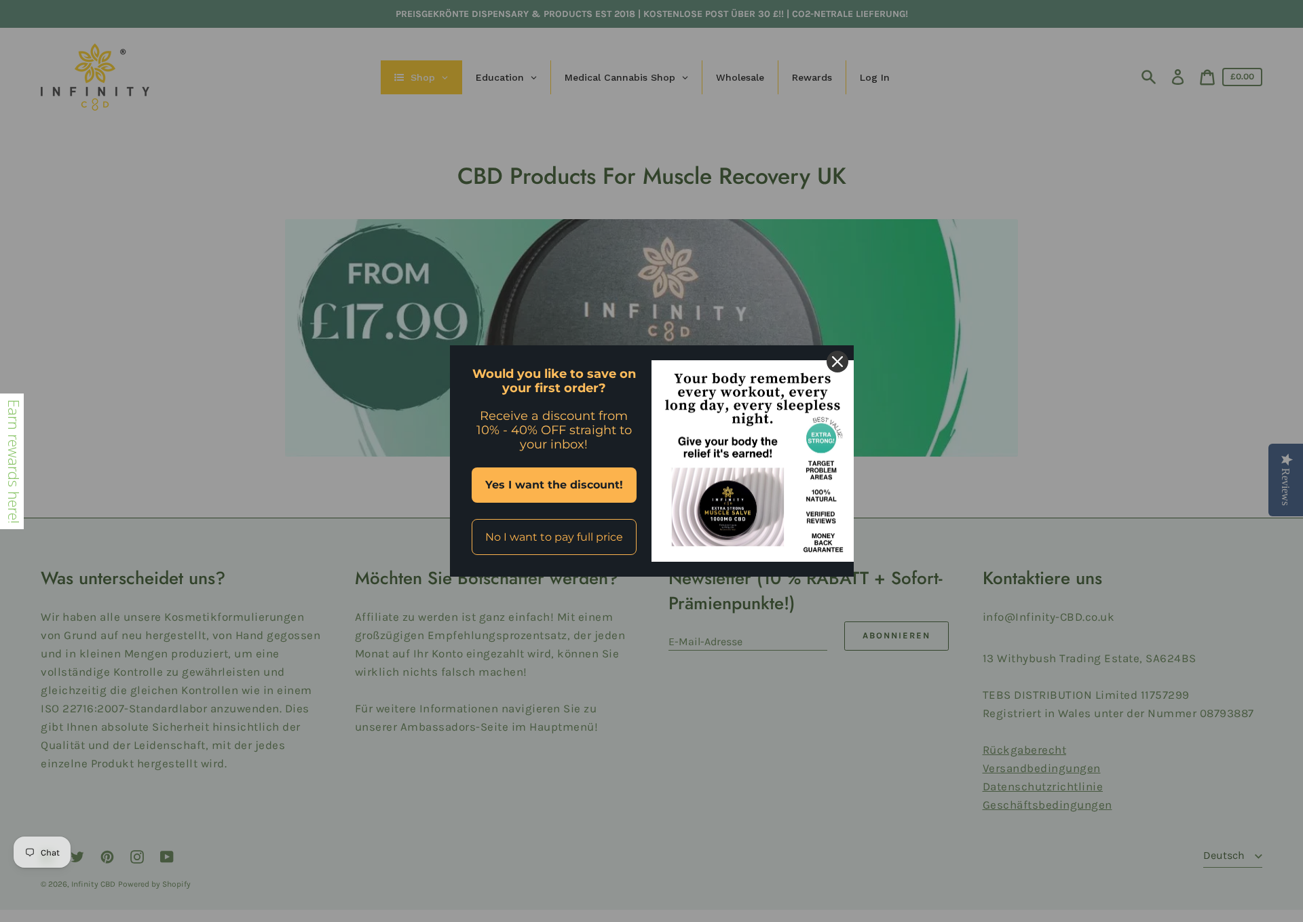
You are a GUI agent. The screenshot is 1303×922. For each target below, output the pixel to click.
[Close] (837, 361)
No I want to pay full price (554, 537)
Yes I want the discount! (554, 484)
